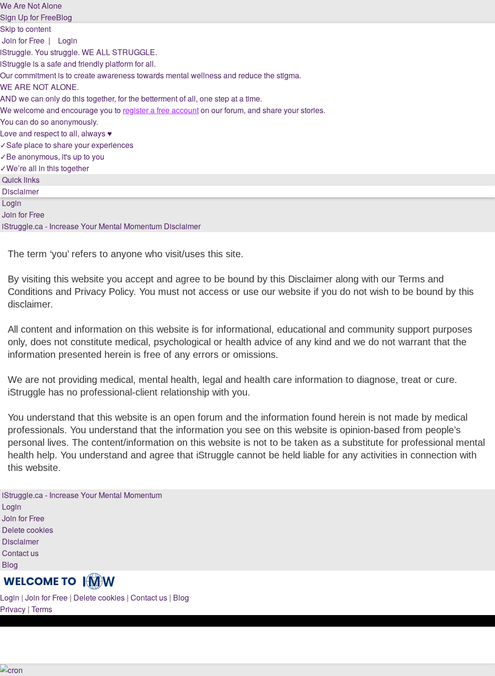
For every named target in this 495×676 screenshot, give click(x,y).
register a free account (161, 110)
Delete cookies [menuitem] (99, 597)
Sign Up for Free (28, 17)
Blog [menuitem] (181, 597)
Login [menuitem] (9, 597)
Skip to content (25, 28)
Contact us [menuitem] (149, 597)
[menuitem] (22, 40)
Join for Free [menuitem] (46, 597)
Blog (64, 17)
